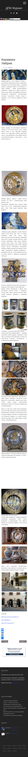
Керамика (10, 67)
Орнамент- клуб (15, 727)
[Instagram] (14, 13)
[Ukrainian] (6, 19)
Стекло (4, 748)
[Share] (14, 638)
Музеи (20, 748)
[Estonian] (8, 19)
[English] (4, 19)
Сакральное (14, 748)
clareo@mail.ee (15, 682)
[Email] (14, 634)
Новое (4, 745)
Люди (24, 748)
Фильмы (9, 751)
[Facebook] (11, 13)
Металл (20, 745)
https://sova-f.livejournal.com (7, 623)
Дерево (9, 748)
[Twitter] (14, 632)
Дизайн (24, 745)
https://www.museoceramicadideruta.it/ (10, 616)
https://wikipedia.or (5, 620)
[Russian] (1, 19)
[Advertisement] (14, 38)
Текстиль (9, 745)
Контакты (15, 751)
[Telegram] (17, 13)
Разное (4, 751)
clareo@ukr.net (13, 733)
